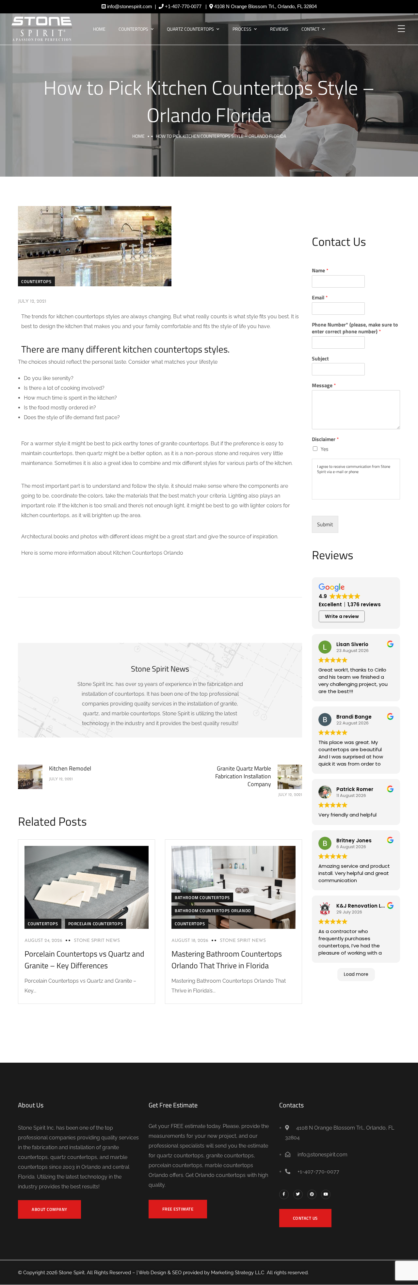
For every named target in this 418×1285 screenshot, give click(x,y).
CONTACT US (305, 1218)
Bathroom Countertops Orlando (213, 910)
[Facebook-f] (284, 1194)
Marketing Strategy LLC (237, 1273)
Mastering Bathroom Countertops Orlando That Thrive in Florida (226, 959)
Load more (356, 974)
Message (324, 385)
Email (320, 297)
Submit (325, 524)
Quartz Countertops (190, 28)
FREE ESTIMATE (178, 1209)
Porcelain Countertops (95, 923)
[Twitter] (298, 1194)
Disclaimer (325, 439)
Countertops (133, 28)
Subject (320, 358)
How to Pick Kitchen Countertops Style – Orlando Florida (209, 101)
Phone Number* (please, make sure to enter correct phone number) (355, 328)
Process (242, 28)
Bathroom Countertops (202, 897)
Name (320, 270)
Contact (310, 28)
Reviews (279, 28)
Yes (324, 449)
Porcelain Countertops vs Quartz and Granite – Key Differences (84, 959)
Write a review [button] (342, 616)
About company (49, 1209)
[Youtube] (325, 1194)
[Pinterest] (312, 1194)
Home (99, 28)
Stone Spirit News (97, 940)
